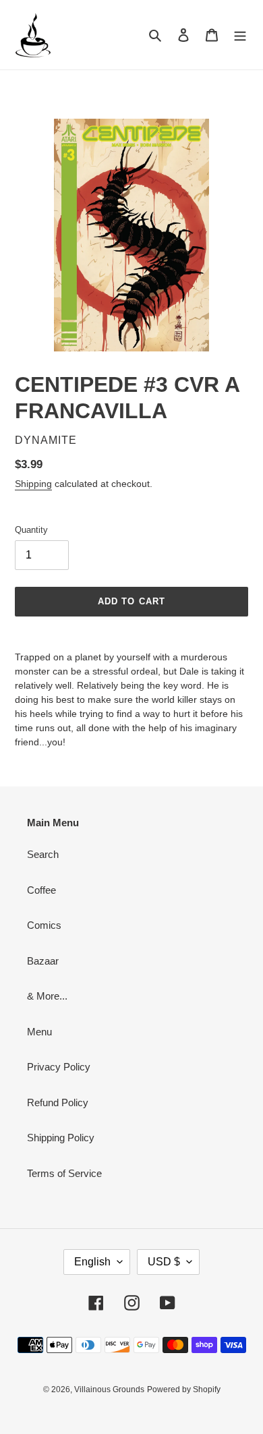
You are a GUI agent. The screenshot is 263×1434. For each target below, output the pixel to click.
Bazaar (43, 961)
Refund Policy (57, 1102)
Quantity (31, 530)
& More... (47, 996)
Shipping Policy (60, 1137)
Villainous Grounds (109, 1389)
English (92, 1261)
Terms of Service (64, 1173)
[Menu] (240, 34)
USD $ (164, 1261)
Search (43, 854)
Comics (44, 925)
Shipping (33, 483)
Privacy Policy (58, 1066)
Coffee (41, 890)
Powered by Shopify (184, 1389)
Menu (39, 1031)
